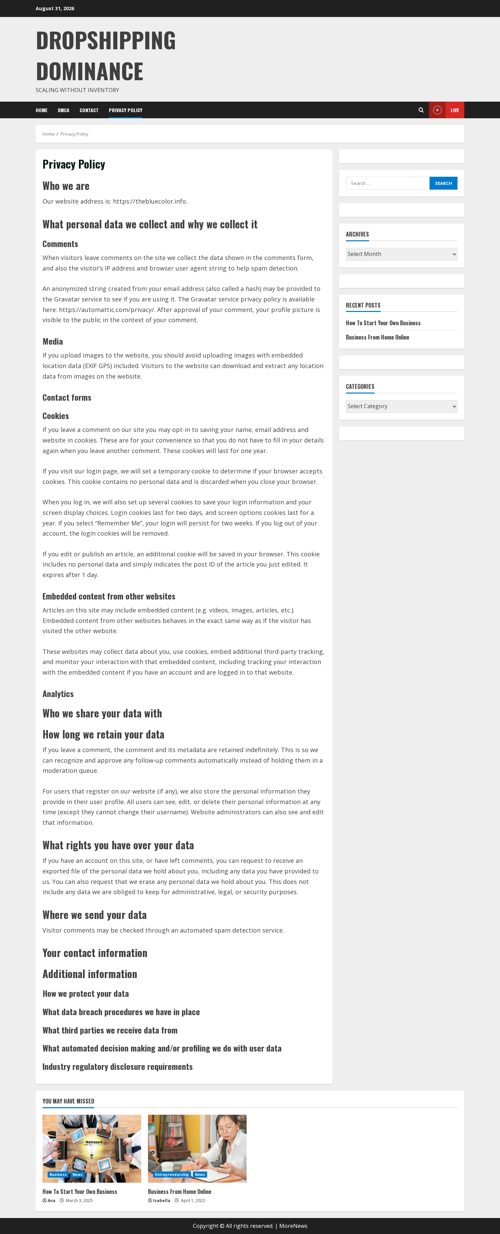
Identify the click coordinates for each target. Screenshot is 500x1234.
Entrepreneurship (172, 1174)
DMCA (63, 110)
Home (42, 110)
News (77, 1174)
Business (58, 1174)
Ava (51, 1200)
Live (455, 110)
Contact (89, 110)
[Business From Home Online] (197, 1149)
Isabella (161, 1200)
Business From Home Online (377, 337)
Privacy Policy (125, 110)
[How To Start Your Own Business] (92, 1149)
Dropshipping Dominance (106, 55)
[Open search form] (421, 110)
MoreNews (293, 1226)
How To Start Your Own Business (383, 323)
